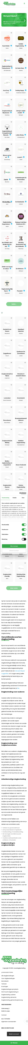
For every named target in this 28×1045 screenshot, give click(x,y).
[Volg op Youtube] (14, 1040)
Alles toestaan (14, 546)
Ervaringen (4, 986)
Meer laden (14, 588)
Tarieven (4, 984)
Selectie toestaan (14, 550)
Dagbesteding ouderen (8, 994)
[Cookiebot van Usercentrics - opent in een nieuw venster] (19, 493)
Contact (4, 1015)
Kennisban (4, 981)
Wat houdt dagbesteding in (10, 992)
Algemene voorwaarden (8, 1021)
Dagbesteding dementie (8, 997)
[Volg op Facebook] (11, 1040)
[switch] (24, 529)
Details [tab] (14, 497)
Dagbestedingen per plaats (9, 989)
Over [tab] (23, 497)
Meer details (7, 42)
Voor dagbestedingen (8, 978)
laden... (14, 304)
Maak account (14, 1034)
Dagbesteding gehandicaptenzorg (12, 1000)
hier (18, 688)
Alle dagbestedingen (7, 976)
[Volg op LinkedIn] (17, 1040)
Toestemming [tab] (5, 497)
